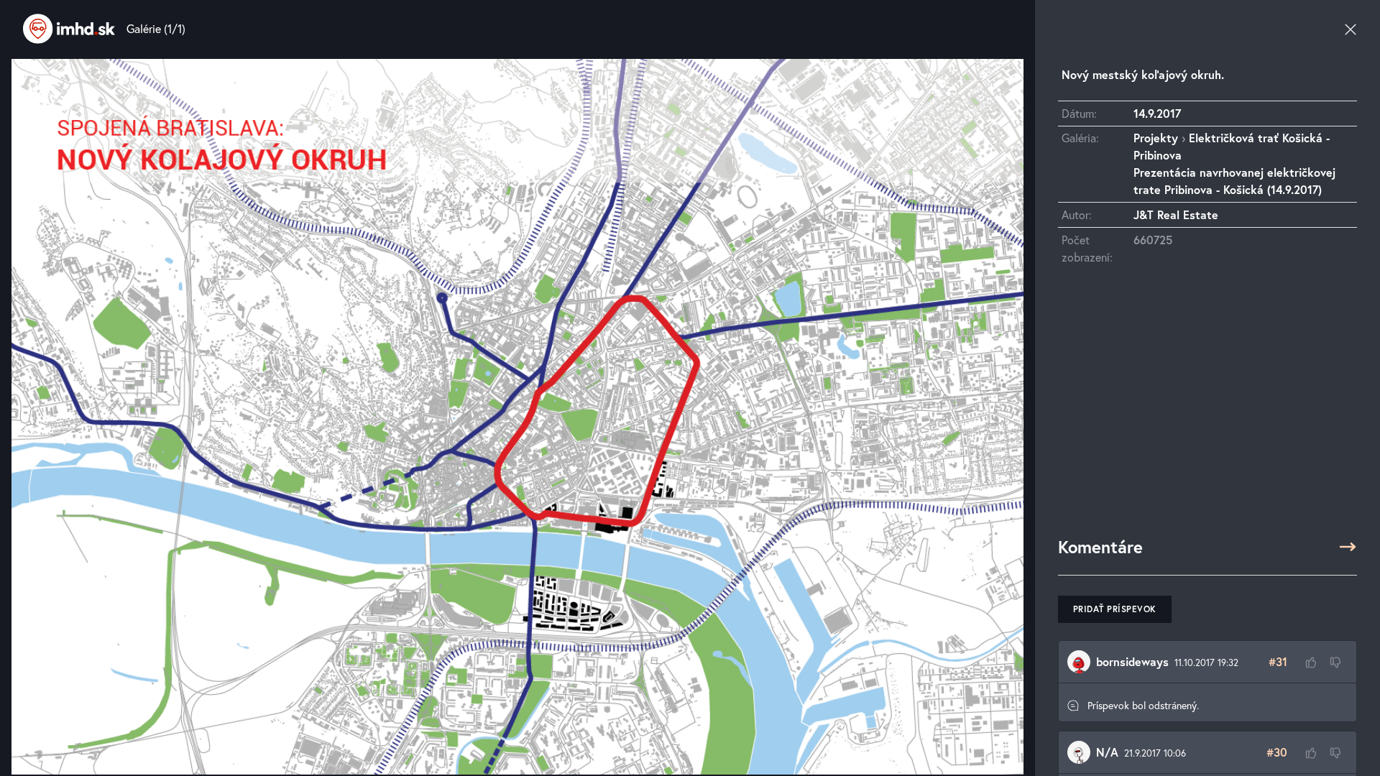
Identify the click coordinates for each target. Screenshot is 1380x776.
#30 (1276, 751)
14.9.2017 (1157, 113)
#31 (1278, 661)
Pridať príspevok (1114, 609)
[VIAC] (1347, 546)
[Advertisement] (1207, 407)
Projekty (1155, 137)
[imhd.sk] (69, 29)
